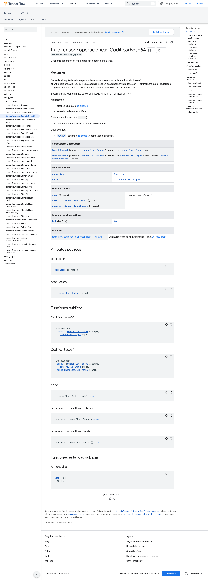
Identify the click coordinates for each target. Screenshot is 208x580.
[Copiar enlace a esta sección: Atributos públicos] (85, 250)
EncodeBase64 (60, 150)
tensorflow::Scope (93, 150)
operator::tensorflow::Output (70, 205)
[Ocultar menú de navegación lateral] (37, 574)
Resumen (8, 19)
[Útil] (167, 42)
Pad (54, 221)
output (56, 179)
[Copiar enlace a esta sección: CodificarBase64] (78, 317)
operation (58, 174)
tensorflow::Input (131, 150)
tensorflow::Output (128, 179)
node (55, 194)
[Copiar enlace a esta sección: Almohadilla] (70, 467)
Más (107, 3)
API (71, 3)
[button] (20, 43)
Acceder (200, 3)
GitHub (187, 3)
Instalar (39, 3)
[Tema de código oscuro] (166, 265)
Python (22, 19)
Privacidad (64, 573)
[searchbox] (20, 29)
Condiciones (50, 573)
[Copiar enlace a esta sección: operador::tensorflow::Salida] (94, 431)
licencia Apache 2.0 (75, 514)
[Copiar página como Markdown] (159, 50)
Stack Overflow (133, 551)
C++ (33, 19)
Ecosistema (89, 3)
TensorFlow (56, 42)
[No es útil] (171, 42)
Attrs (82, 117)
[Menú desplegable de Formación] (63, 3)
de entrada (83, 135)
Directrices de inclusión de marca (142, 556)
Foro (47, 546)
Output (61, 135)
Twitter (48, 556)
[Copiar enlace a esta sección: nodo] (62, 385)
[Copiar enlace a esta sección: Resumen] (69, 73)
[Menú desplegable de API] (76, 3)
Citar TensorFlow (134, 561)
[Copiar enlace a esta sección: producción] (70, 282)
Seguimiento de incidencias (139, 541)
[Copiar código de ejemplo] (171, 265)
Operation (119, 174)
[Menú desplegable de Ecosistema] (98, 3)
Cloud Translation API (114, 32)
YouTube (49, 561)
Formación (54, 3)
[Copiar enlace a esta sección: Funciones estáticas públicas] (103, 458)
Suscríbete (171, 573)
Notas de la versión (135, 546)
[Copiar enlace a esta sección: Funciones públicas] (86, 308)
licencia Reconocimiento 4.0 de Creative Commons (138, 511)
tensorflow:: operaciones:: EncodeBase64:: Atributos (77, 237)
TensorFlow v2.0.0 (16, 13)
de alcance (82, 105)
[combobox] (140, 3)
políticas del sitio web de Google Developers (143, 514)
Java (43, 19)
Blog (47, 541)
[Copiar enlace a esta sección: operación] (69, 259)
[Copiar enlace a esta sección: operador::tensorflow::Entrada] (97, 408)
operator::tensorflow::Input (69, 200)
